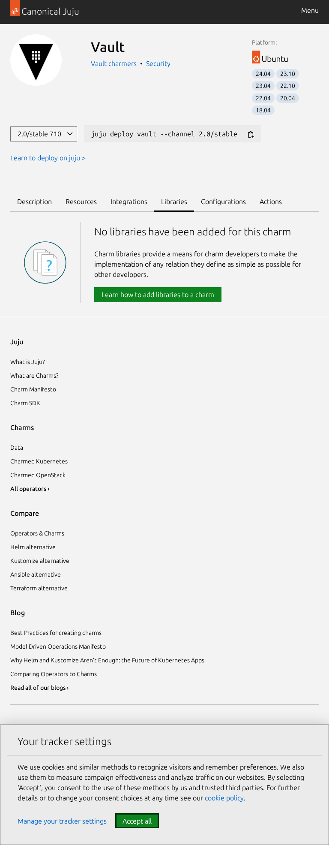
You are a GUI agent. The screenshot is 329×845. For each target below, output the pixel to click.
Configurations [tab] (223, 201)
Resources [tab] (81, 201)
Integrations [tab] (129, 201)
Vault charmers (114, 63)
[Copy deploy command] (250, 134)
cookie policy (224, 798)
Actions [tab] (271, 201)
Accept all (137, 821)
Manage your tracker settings (62, 821)
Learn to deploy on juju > (48, 158)
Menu (310, 10)
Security (158, 63)
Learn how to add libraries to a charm (158, 294)
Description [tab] (34, 201)
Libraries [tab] (174, 201)
